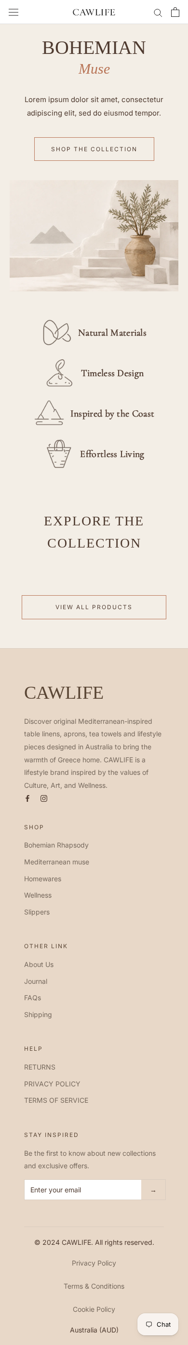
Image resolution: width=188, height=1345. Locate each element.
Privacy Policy (94, 1263)
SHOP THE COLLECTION (94, 149)
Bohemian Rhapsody (56, 845)
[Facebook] (27, 797)
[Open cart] (175, 12)
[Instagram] (43, 797)
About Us (39, 964)
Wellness (38, 895)
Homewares (42, 879)
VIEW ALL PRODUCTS (94, 607)
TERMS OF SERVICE (56, 1100)
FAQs (32, 997)
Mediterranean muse (56, 862)
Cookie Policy (94, 1309)
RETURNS (39, 1067)
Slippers (37, 912)
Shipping (38, 1014)
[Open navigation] (13, 12)
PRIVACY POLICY (52, 1084)
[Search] (158, 12)
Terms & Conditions (94, 1286)
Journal (35, 981)
